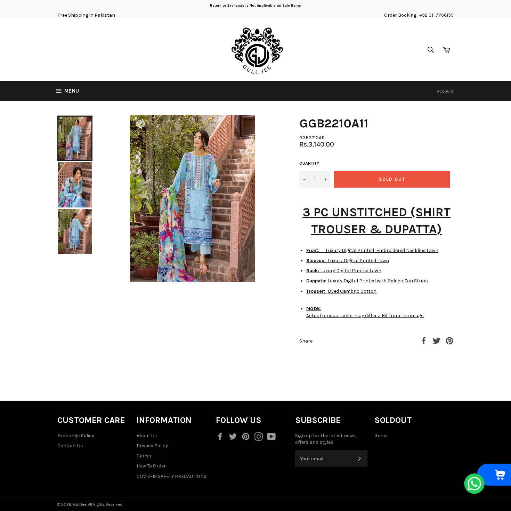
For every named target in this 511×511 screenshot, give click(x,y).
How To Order (151, 466)
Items (381, 436)
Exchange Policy (75, 436)
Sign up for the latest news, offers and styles (326, 439)
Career (144, 456)
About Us (147, 436)
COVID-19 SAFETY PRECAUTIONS (171, 476)
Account (445, 91)
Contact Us (70, 446)
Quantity (309, 163)
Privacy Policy (152, 446)
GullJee (79, 504)
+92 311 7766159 (437, 15)
